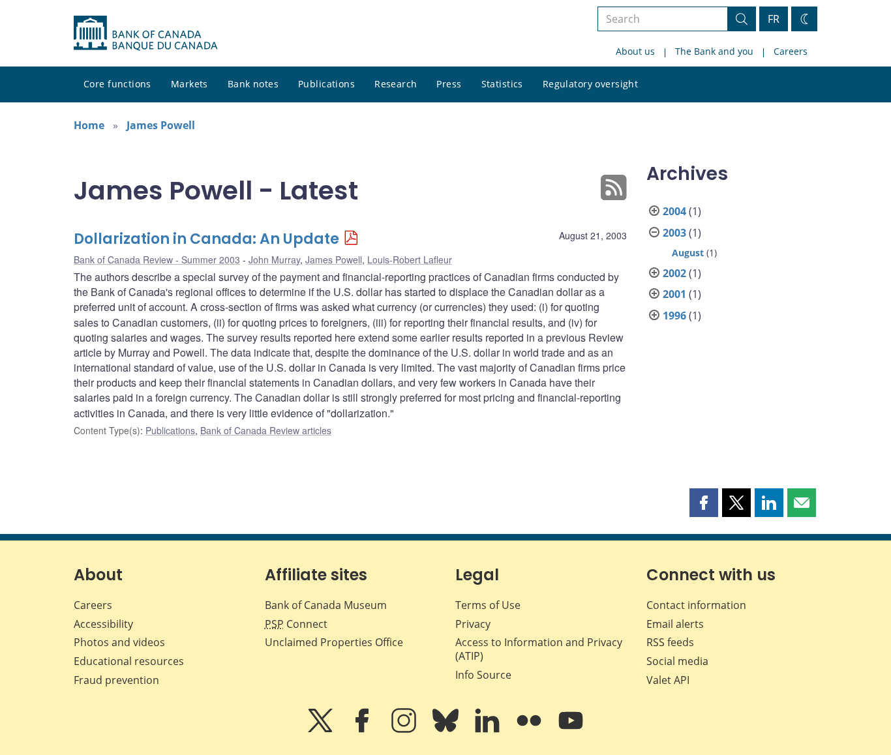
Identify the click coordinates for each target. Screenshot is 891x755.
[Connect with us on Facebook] (363, 729)
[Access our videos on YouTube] (570, 729)
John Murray (274, 259)
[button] (703, 502)
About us (635, 51)
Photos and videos (119, 642)
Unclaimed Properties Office (334, 642)
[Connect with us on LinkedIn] (488, 729)
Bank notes (253, 84)
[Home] (145, 33)
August (688, 252)
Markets (189, 84)
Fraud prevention (116, 680)
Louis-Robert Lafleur (409, 259)
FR (773, 19)
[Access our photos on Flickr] (530, 729)
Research (395, 84)
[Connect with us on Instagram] (405, 729)
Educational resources (129, 661)
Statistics (502, 84)
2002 (674, 273)
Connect (296, 624)
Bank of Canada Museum (326, 605)
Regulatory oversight (590, 84)
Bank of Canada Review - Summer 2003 (157, 259)
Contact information (696, 605)
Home (89, 125)
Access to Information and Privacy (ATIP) (538, 649)
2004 (674, 211)
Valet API (667, 680)
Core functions (117, 84)
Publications (326, 84)
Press (448, 84)
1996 (674, 315)
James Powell (161, 125)
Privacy (473, 624)
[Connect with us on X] (321, 729)
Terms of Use (488, 605)
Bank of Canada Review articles (265, 430)
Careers (791, 51)
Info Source (483, 675)
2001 (674, 294)
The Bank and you (714, 51)
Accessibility (103, 624)
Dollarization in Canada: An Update (206, 239)
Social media (677, 661)
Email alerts (675, 624)
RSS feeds (670, 642)
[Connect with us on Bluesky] (447, 729)
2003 (674, 233)
